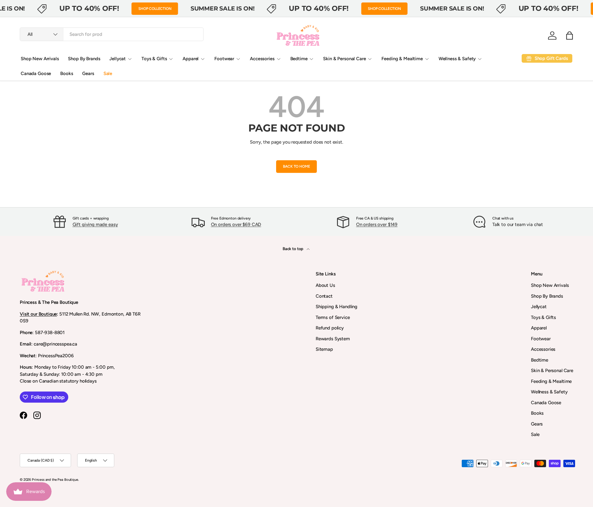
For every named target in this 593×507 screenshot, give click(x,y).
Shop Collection (154, 8)
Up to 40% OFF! (89, 8)
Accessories (262, 58)
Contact (324, 296)
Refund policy (330, 328)
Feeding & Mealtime (402, 58)
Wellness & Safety (457, 58)
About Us (325, 285)
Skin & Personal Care (344, 58)
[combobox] (111, 34)
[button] (569, 35)
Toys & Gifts (154, 58)
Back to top (293, 248)
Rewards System (333, 338)
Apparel (191, 58)
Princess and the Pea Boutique (55, 479)
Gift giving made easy (95, 224)
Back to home (296, 166)
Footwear (224, 58)
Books (66, 73)
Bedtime (299, 58)
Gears (88, 73)
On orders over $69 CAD (236, 224)
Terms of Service (333, 317)
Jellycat (117, 58)
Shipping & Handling (336, 306)
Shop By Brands (84, 58)
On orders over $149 (376, 224)
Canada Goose (36, 73)
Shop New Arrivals (40, 58)
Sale (107, 73)
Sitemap (324, 349)
